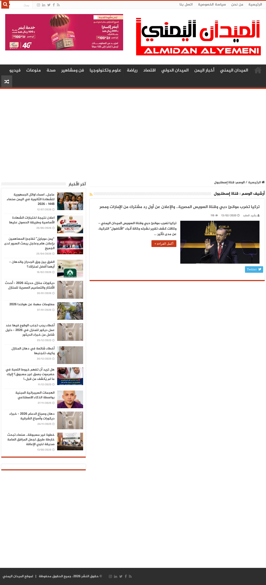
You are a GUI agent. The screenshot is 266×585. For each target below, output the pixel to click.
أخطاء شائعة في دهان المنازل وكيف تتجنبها (33, 351)
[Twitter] (49, 5)
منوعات (33, 70)
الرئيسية (255, 5)
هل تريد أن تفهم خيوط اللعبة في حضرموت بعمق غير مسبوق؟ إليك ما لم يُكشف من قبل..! (30, 374)
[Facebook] (53, 5)
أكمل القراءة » (164, 243)
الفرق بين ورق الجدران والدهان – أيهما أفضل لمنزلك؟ (32, 264)
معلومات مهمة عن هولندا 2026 (32, 304)
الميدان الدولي (175, 70)
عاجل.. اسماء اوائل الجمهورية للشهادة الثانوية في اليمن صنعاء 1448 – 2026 (31, 199)
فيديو (15, 70)
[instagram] (38, 5)
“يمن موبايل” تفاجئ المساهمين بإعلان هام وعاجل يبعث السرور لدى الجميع (29, 243)
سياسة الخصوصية (212, 5)
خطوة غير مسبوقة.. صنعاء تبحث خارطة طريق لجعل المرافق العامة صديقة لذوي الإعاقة (31, 439)
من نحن (237, 5)
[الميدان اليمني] (198, 38)
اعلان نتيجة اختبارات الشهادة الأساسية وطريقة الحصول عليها (32, 220)
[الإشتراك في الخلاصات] (91, 195)
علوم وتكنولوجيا (105, 70)
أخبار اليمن (204, 70)
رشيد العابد (250, 215)
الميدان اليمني (234, 70)
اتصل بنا (186, 5)
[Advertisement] (133, 131)
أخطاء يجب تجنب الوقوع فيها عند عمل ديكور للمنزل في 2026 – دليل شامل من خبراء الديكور (30, 330)
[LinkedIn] (44, 5)
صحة (51, 70)
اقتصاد (149, 70)
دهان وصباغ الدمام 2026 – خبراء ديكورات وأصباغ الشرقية (32, 416)
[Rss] (58, 5)
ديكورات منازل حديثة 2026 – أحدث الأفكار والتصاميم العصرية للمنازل (30, 285)
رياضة (132, 70)
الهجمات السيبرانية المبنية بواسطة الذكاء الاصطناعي (35, 395)
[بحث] (5, 5)
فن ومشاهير (72, 70)
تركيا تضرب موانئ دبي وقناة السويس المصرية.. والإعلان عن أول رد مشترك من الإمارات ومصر (179, 207)
